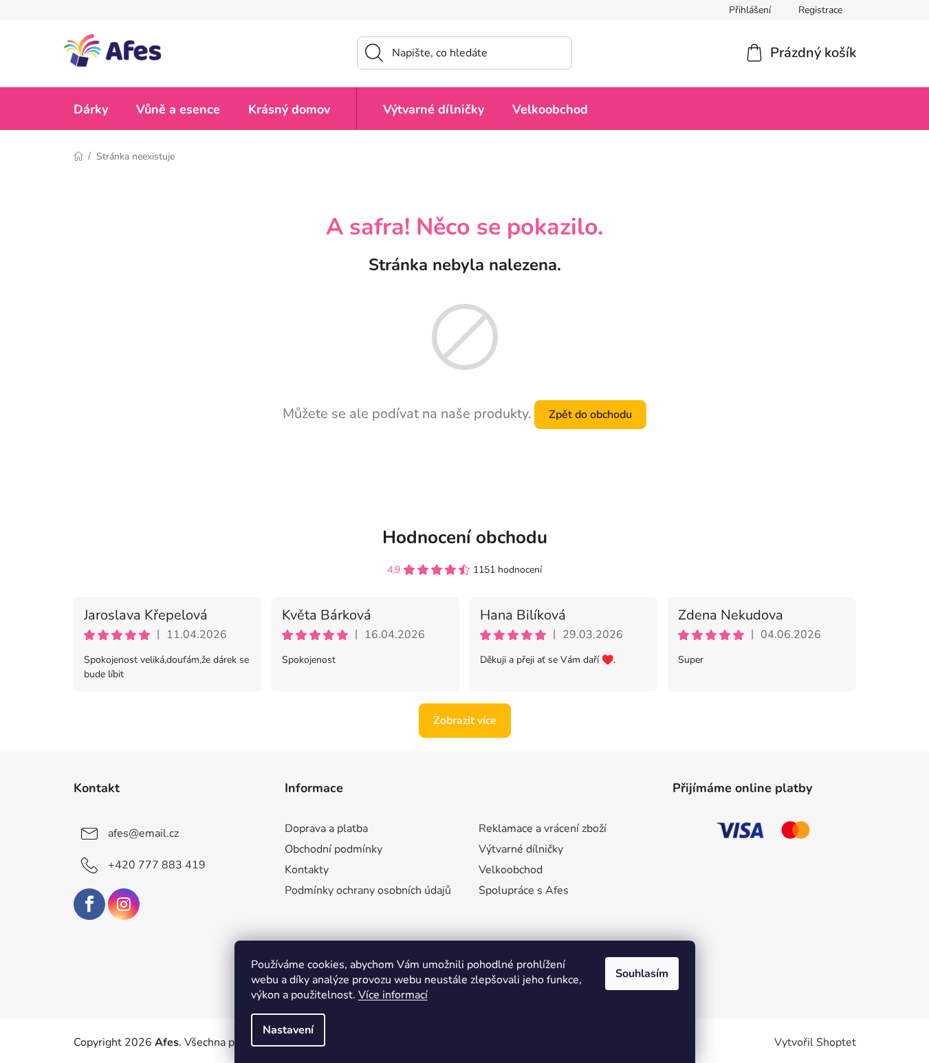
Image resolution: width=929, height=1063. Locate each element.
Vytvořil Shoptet (815, 1042)
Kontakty (307, 869)
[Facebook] (89, 904)
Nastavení (288, 1030)
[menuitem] (91, 108)
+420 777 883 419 (157, 865)
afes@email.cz (143, 833)
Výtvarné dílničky (521, 849)
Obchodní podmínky (333, 849)
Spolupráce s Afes (524, 890)
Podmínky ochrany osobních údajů (368, 890)
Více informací (393, 994)
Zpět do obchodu (590, 414)
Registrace (820, 10)
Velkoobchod (511, 869)
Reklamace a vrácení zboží (542, 828)
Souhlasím (641, 973)
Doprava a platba (326, 828)
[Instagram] (124, 904)
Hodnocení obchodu (464, 537)
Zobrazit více (464, 720)
